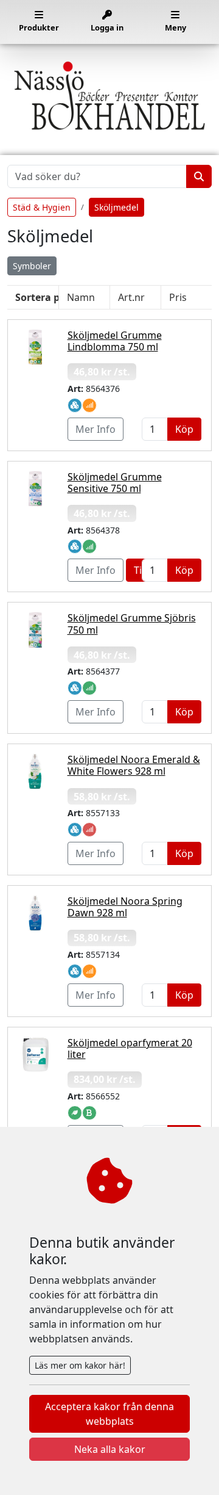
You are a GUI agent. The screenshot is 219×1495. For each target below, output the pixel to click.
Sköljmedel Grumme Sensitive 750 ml (115, 482)
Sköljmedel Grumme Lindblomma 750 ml (115, 340)
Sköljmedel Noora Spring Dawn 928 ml (125, 906)
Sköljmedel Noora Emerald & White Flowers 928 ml (134, 765)
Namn (81, 297)
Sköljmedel (116, 207)
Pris (178, 297)
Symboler (32, 266)
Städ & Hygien (42, 207)
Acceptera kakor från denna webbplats (109, 1414)
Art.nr (131, 297)
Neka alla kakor (109, 1449)
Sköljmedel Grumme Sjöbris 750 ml (132, 623)
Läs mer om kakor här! (80, 1365)
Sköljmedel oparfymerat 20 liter (130, 1048)
